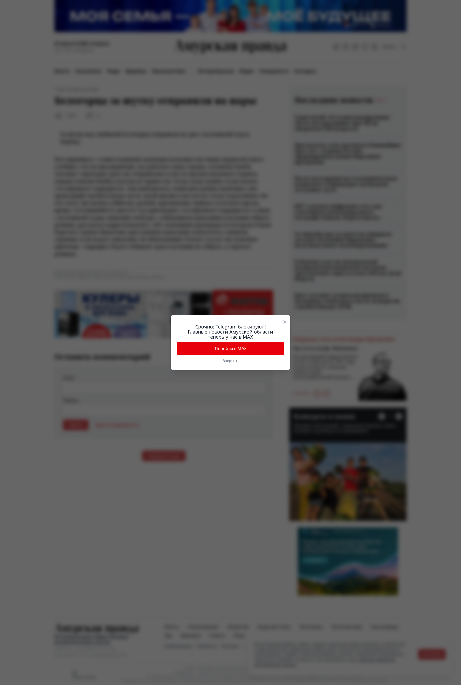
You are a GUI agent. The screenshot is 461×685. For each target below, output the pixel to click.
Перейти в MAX (231, 348)
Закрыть (230, 360)
